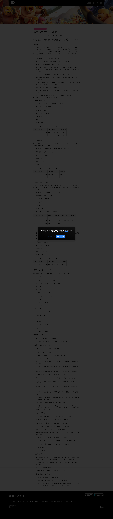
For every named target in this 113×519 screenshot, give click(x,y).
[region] (56, 233)
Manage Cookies (51, 236)
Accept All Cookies (60, 236)
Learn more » (66, 231)
